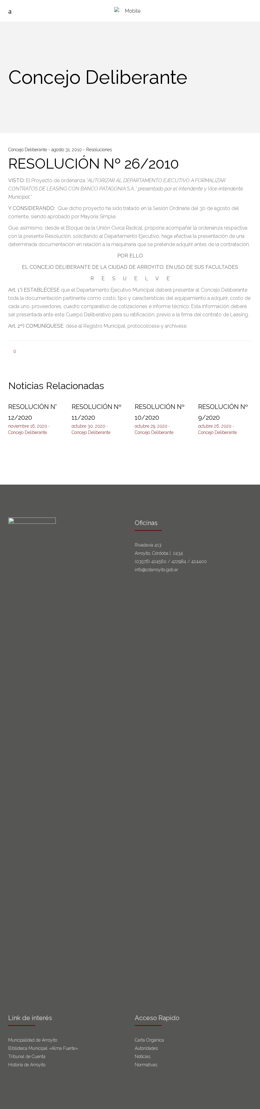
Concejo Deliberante (28, 149)
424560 (158, 561)
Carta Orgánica (150, 1040)
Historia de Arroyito (26, 1064)
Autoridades (146, 1048)
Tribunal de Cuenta (26, 1056)
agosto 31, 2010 (67, 149)
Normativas (147, 1064)
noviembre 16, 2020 (27, 426)
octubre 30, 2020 (88, 426)
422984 (179, 561)
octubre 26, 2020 (214, 426)
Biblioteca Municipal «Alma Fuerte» (43, 1048)
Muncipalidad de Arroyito (32, 1040)
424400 (199, 561)
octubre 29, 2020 (151, 426)
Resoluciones (99, 149)
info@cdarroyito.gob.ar (156, 569)
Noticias (142, 1056)
